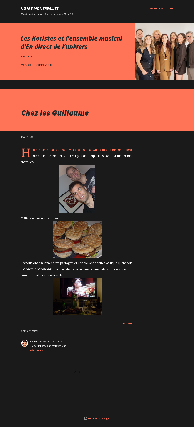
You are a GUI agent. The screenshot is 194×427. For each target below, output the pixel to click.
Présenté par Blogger (98, 418)
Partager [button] (26, 64)
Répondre (36, 350)
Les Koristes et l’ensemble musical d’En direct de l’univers (71, 42)
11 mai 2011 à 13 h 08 (51, 341)
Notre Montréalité (39, 8)
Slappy (33, 341)
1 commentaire (43, 64)
